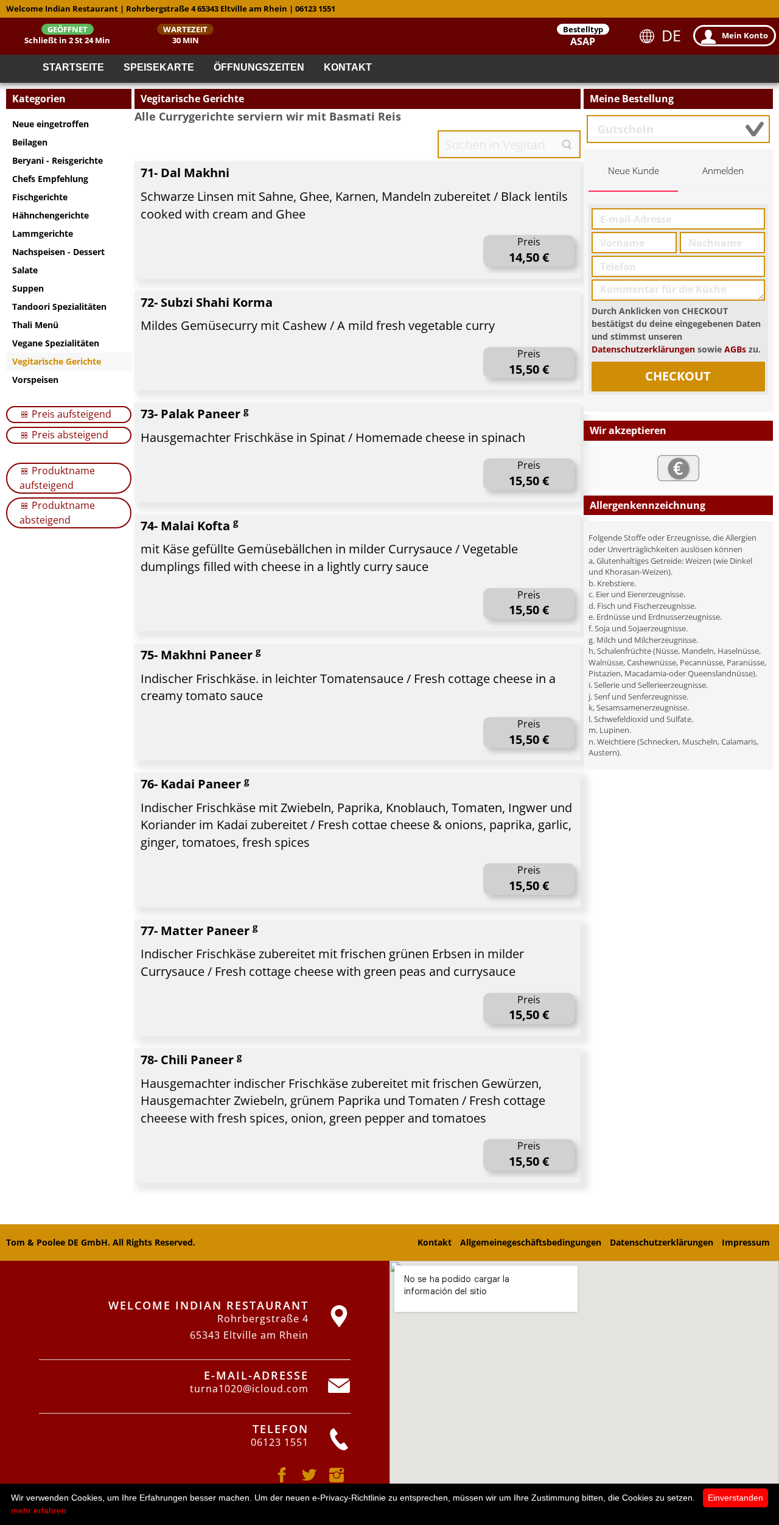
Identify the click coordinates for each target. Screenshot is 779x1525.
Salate (25, 270)
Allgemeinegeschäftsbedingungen (530, 1242)
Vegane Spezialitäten (55, 343)
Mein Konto (745, 35)
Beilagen (29, 142)
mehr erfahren (38, 1510)
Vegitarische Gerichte (56, 361)
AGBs (735, 349)
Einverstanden (735, 1497)
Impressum (746, 1242)
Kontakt (348, 67)
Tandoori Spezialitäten (59, 306)
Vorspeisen (35, 379)
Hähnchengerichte (50, 215)
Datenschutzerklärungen (643, 349)
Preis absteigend (68, 434)
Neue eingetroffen (50, 124)
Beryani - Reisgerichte (57, 160)
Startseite (73, 67)
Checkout (678, 376)
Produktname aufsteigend (57, 478)
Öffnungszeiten (259, 67)
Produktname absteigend (57, 513)
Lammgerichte (42, 233)
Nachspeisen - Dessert (58, 252)
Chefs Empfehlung (50, 178)
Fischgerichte (40, 197)
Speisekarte (159, 67)
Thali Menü (35, 325)
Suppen (28, 288)
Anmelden (723, 170)
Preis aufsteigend (70, 414)
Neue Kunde (633, 170)
